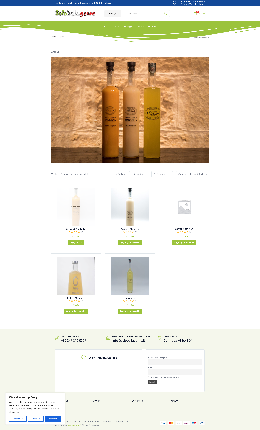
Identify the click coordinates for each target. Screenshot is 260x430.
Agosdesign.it (74, 425)
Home (107, 26)
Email (150, 367)
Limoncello (130, 298)
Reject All (35, 419)
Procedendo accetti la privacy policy (165, 377)
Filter (56, 174)
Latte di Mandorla (75, 298)
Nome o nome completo (157, 358)
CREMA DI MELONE (184, 229)
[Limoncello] (130, 276)
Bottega (128, 26)
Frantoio (152, 26)
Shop (117, 26)
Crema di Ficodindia (75, 229)
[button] (112, 13)
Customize (18, 419)
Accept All (53, 419)
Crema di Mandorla (130, 229)
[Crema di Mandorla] (130, 207)
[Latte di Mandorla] (76, 276)
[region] (35, 409)
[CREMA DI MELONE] (184, 207)
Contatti (140, 26)
